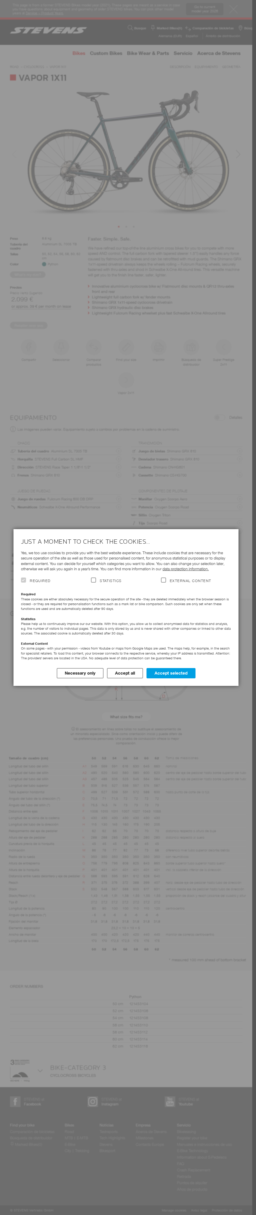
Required (40, 581)
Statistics (111, 581)
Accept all (125, 673)
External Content (190, 581)
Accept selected (171, 673)
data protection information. (185, 569)
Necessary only (80, 673)
